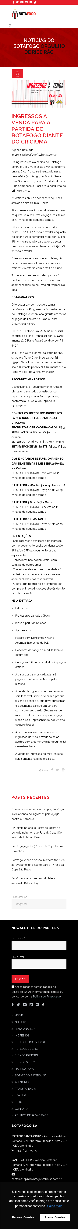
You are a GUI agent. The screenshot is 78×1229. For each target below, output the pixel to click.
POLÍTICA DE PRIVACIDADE (31, 1115)
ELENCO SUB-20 (25, 1062)
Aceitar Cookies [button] (55, 1217)
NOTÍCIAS (21, 1022)
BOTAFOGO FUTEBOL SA (30, 1075)
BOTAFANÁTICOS (25, 1028)
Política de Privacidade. (47, 996)
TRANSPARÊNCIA (25, 1088)
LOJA (18, 1102)
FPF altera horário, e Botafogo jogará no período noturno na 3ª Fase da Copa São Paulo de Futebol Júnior (37, 832)
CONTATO (21, 1108)
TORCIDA (21, 1095)
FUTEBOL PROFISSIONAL (30, 1042)
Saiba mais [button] (54, 1206)
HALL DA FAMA (24, 1068)
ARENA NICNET (24, 1082)
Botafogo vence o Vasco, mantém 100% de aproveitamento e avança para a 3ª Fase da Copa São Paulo (38, 865)
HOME (19, 1015)
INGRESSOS (22, 1035)
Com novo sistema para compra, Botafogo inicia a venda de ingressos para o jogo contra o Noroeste (38, 814)
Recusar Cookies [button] (23, 1217)
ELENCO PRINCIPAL (27, 1055)
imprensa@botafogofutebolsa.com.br (35, 154)
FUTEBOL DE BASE (26, 1048)
